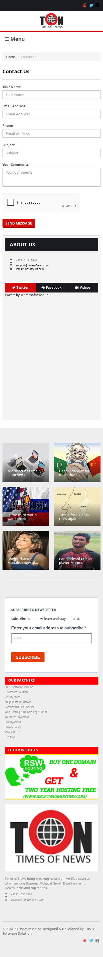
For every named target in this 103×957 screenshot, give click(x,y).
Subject (8, 145)
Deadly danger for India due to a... (74, 473)
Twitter (22, 287)
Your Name (11, 87)
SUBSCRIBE (28, 657)
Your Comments (15, 164)
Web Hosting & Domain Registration (26, 712)
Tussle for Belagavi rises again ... (74, 516)
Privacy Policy (13, 727)
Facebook (54, 287)
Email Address (13, 106)
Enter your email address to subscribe (47, 628)
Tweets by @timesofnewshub (26, 294)
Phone (7, 125)
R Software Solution (16, 692)
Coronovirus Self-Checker (19, 707)
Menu (17, 39)
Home (11, 56)
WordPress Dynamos (17, 717)
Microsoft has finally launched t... (24, 473)
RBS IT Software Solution (19, 687)
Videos (85, 287)
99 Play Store (12, 697)
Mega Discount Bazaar (18, 702)
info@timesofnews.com (30, 269)
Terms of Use (12, 732)
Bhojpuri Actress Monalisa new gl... (23, 560)
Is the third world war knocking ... (22, 516)
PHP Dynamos (13, 722)
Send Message (19, 223)
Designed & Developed (61, 929)
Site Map (10, 737)
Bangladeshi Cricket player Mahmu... (75, 560)
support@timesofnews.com (32, 265)
